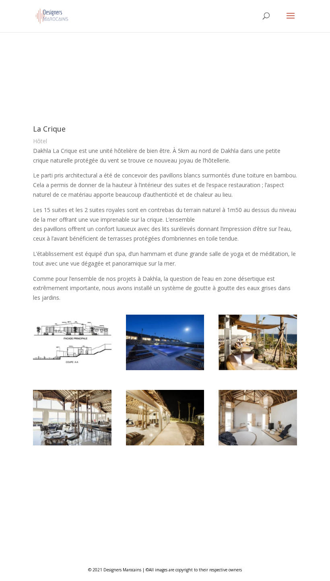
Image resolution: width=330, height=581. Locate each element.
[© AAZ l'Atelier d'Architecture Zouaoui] (72, 370)
